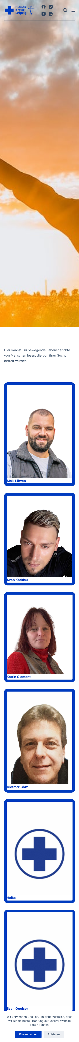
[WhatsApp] (51, 14)
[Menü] (73, 10)
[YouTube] (44, 14)
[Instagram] (51, 7)
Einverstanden (28, 1034)
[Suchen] (65, 10)
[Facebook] (44, 7)
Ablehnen (54, 1034)
